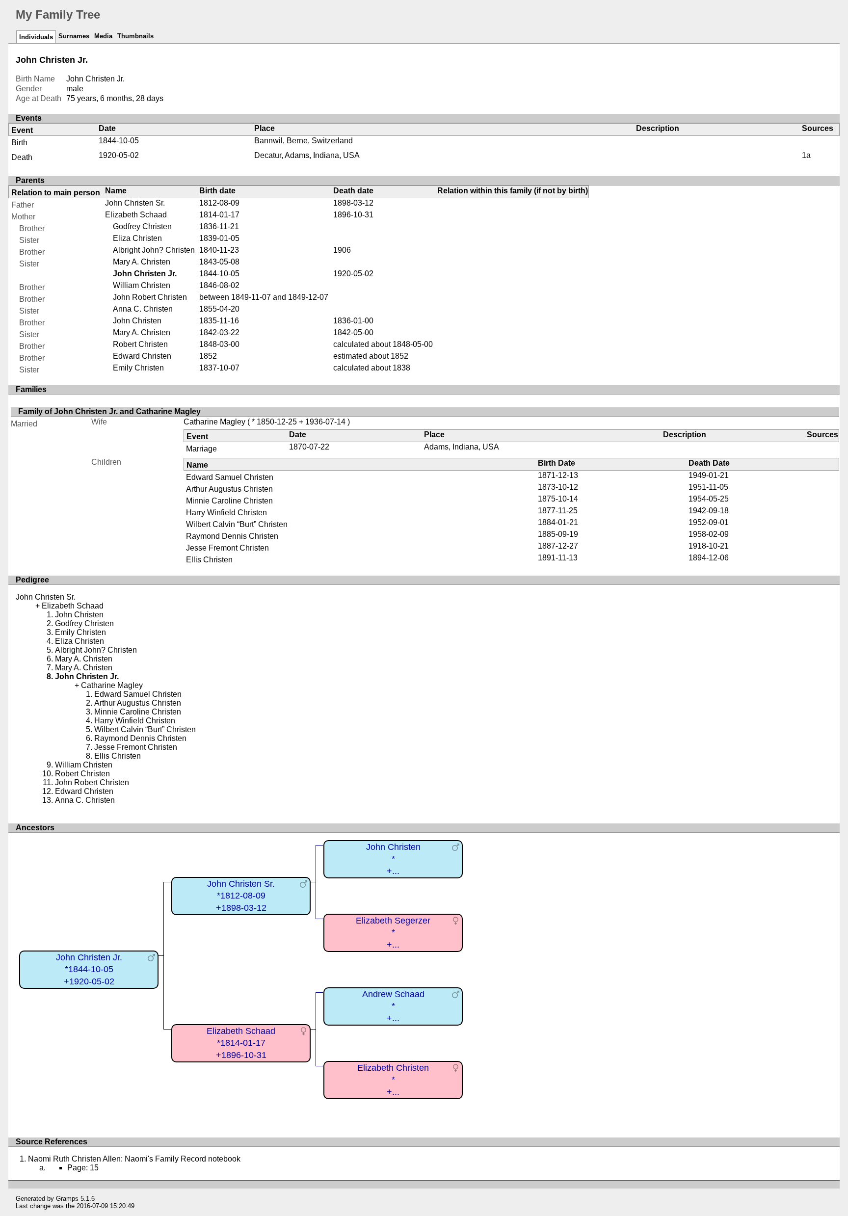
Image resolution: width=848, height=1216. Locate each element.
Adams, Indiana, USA (461, 447)
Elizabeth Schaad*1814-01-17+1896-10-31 (241, 1043)
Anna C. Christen (143, 309)
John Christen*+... (393, 859)
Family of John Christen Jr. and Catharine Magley (109, 411)
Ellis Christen (209, 559)
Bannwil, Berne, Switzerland (303, 140)
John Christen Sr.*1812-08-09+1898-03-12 (241, 896)
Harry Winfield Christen (226, 512)
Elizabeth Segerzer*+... (393, 933)
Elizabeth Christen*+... (393, 1080)
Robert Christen (140, 344)
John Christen (137, 321)
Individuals (36, 37)
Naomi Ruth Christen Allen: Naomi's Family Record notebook (134, 1159)
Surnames (73, 36)
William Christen (141, 285)
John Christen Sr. (135, 203)
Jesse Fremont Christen (227, 548)
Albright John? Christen (154, 250)
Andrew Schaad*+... (393, 1006)
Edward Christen (142, 356)
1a (806, 155)
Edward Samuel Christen (229, 477)
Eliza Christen (137, 238)
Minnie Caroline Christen (229, 501)
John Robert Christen (150, 297)
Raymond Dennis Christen (232, 536)
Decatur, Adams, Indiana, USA (307, 155)
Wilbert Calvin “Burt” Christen (237, 524)
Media (103, 36)
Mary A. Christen (141, 262)
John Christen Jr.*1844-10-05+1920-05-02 (89, 969)
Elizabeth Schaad (136, 215)
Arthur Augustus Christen (229, 489)
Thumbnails (135, 36)
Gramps (67, 1198)
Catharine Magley (214, 422)
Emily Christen (138, 368)
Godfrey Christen (142, 226)
